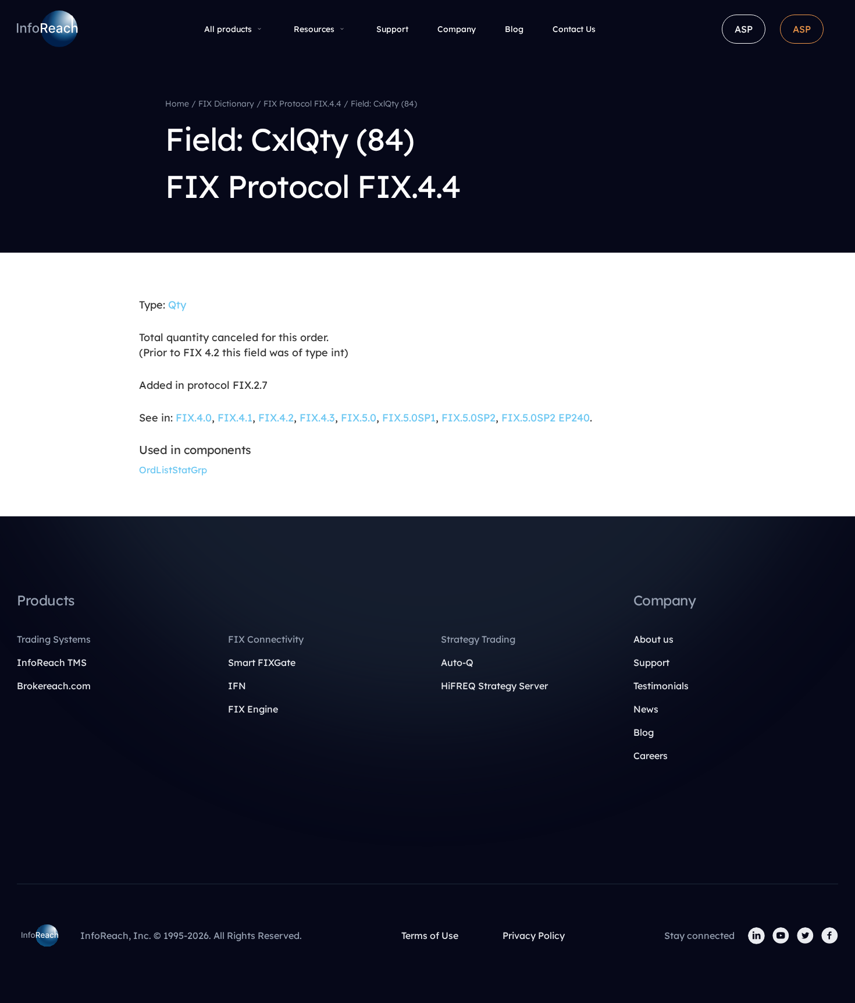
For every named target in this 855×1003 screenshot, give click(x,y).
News (645, 709)
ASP (744, 29)
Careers (650, 755)
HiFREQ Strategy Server (494, 686)
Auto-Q (457, 662)
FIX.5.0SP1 (409, 417)
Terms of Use (429, 935)
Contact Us (574, 29)
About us (653, 639)
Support (392, 29)
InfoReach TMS (52, 662)
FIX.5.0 (358, 417)
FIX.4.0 (194, 417)
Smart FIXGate (261, 662)
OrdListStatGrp (173, 470)
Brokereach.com (54, 686)
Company (456, 29)
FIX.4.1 (235, 417)
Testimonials (661, 686)
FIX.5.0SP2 (468, 417)
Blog (514, 29)
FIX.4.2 (276, 417)
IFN (237, 686)
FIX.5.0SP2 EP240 (545, 417)
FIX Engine (253, 709)
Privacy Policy (534, 935)
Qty (177, 304)
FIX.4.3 (317, 417)
